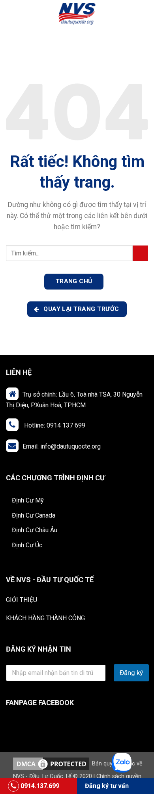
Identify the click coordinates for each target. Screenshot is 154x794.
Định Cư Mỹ (28, 500)
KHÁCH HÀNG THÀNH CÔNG (45, 618)
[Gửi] (140, 253)
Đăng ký (131, 673)
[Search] (145, 13)
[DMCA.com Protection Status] (50, 763)
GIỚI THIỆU (21, 600)
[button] (10, 13)
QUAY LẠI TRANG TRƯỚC (80, 309)
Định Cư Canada (33, 515)
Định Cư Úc (27, 545)
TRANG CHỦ (74, 281)
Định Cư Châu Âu (34, 530)
